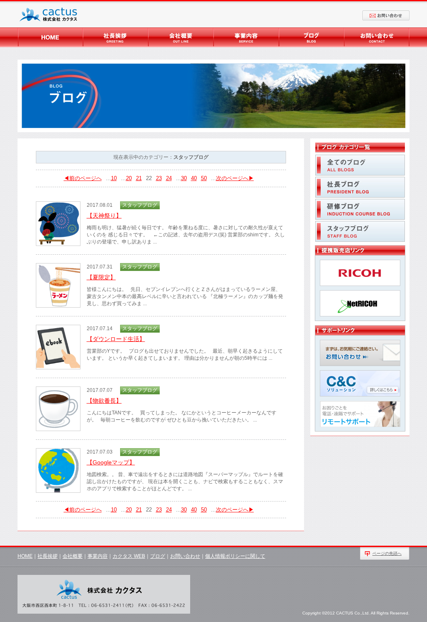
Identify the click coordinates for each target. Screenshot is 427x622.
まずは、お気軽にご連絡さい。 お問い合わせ (360, 353)
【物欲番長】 (104, 400)
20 (129, 178)
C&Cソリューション (360, 383)
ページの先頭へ (387, 553)
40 (194, 178)
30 (184, 178)
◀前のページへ (83, 178)
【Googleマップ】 (111, 462)
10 (114, 178)
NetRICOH (360, 303)
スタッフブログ (360, 231)
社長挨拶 (115, 37)
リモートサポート (360, 414)
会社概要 (181, 37)
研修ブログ (360, 209)
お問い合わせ (385, 15)
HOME (50, 37)
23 (159, 178)
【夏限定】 (101, 277)
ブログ (311, 37)
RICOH (360, 273)
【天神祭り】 (104, 215)
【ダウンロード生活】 (116, 339)
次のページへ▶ (235, 178)
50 (204, 178)
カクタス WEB (129, 556)
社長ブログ (360, 187)
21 (139, 178)
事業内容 (246, 37)
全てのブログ (360, 165)
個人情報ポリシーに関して (235, 556)
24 (169, 178)
